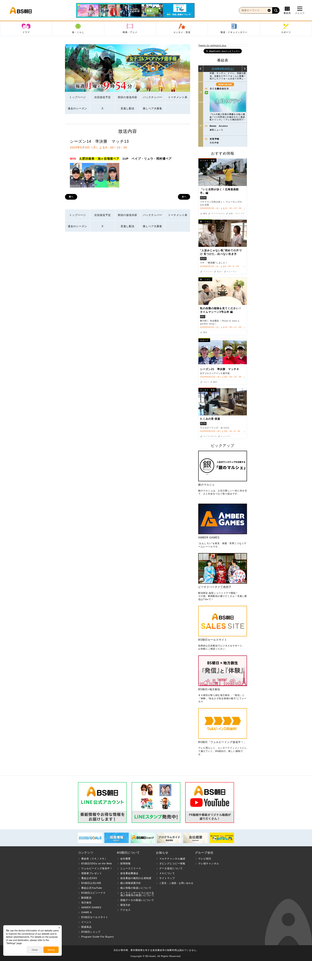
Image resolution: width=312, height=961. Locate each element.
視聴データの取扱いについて (137, 900)
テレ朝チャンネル (208, 863)
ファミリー (208, 271)
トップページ (77, 97)
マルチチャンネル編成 (172, 858)
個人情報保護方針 (130, 883)
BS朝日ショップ (90, 931)
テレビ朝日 (204, 858)
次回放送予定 (102, 97)
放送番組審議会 (129, 873)
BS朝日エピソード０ (93, 892)
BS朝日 (21, 10)
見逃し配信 (127, 108)
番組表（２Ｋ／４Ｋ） (94, 858)
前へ (71, 196)
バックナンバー (152, 97)
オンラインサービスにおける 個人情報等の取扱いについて (135, 894)
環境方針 (125, 905)
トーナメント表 (177, 97)
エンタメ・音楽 (181, 32)
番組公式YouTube (91, 887)
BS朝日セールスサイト (94, 917)
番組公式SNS (89, 878)
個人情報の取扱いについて (135, 887)
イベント (86, 922)
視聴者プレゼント (91, 873)
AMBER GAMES (91, 907)
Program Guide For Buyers (97, 936)
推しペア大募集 (152, 108)
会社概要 (125, 858)
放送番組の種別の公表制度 (135, 878)
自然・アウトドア (237, 213)
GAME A (86, 912)
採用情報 (125, 863)
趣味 (205, 213)
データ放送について (171, 868)
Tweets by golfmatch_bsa (212, 45)
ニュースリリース (130, 868)
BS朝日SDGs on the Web (96, 863)
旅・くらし (78, 32)
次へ (184, 196)
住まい (220, 271)
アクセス (125, 909)
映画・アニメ (130, 32)
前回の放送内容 (127, 97)
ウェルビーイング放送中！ (96, 868)
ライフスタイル (218, 213)
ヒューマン (232, 271)
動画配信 (86, 897)
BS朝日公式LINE (91, 883)
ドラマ (26, 32)
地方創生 (86, 902)
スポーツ (286, 32)
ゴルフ (206, 382)
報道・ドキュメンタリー (234, 32)
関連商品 (86, 927)
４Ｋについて (167, 873)
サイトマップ (167, 878)
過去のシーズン (77, 108)
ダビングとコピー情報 (172, 863)
